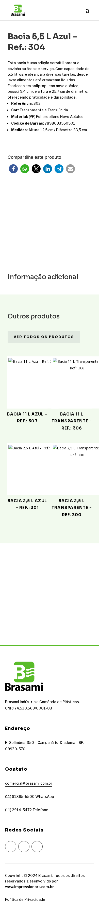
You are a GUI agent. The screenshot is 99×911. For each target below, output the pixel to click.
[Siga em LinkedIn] (37, 846)
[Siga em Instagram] (10, 846)
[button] (13, 168)
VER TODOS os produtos (44, 337)
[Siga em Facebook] (23, 846)
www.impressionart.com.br (29, 887)
